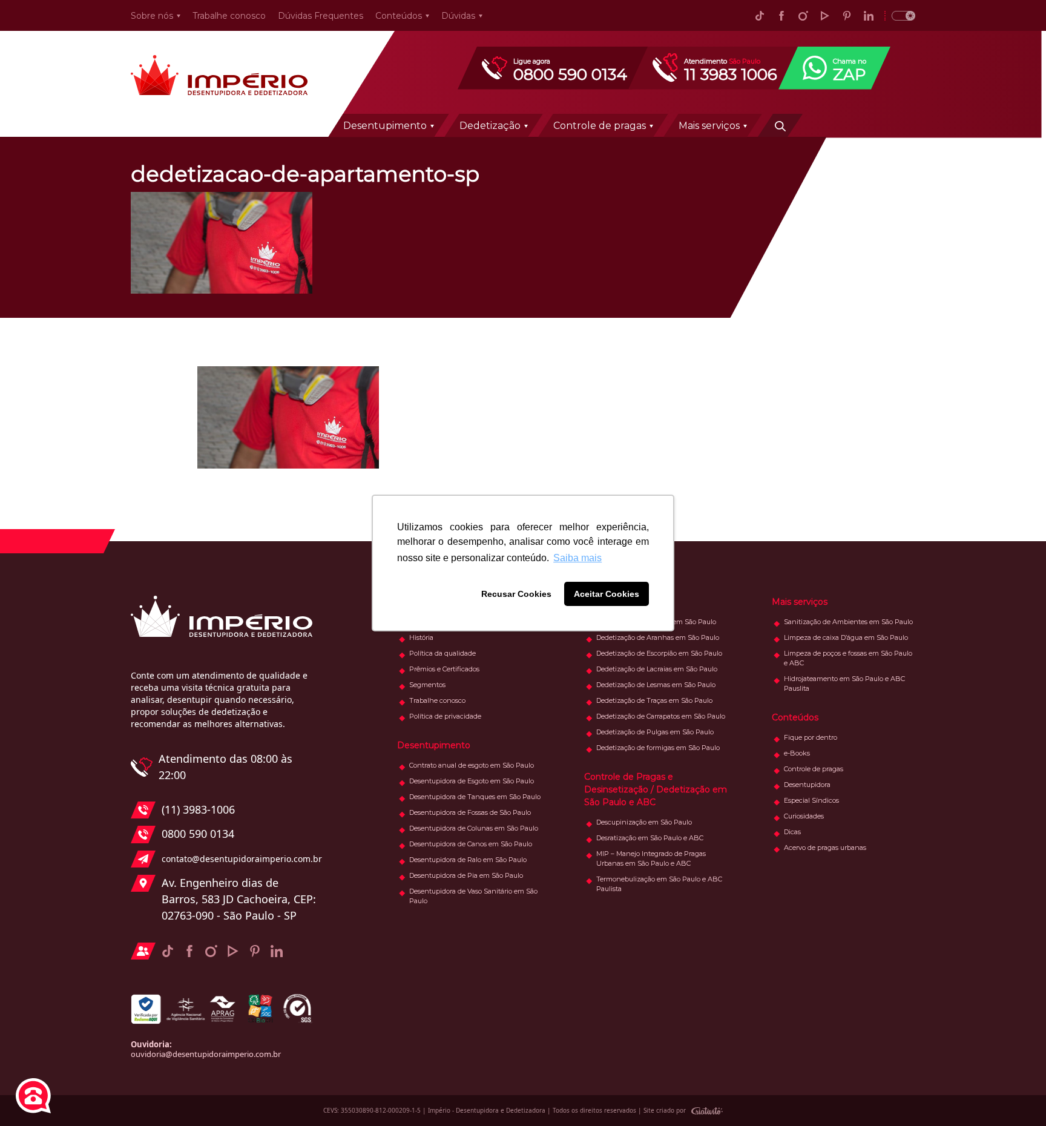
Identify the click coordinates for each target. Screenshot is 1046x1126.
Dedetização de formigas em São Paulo (658, 747)
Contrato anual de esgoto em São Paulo (471, 765)
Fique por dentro (810, 737)
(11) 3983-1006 (198, 809)
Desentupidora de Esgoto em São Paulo (471, 781)
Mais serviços (709, 125)
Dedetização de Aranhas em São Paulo (657, 637)
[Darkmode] (899, 15)
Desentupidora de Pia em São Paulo (466, 875)
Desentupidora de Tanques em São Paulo (475, 796)
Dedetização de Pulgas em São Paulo (655, 732)
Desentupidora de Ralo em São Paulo (468, 859)
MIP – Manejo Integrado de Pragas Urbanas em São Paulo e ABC (651, 858)
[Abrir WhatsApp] (1016, 1095)
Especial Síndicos (811, 800)
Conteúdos (398, 16)
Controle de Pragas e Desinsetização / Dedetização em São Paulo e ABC (655, 789)
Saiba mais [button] (577, 558)
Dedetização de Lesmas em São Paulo (655, 684)
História (421, 637)
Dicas (792, 832)
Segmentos (427, 684)
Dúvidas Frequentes (320, 16)
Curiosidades (804, 816)
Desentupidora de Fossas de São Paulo (470, 812)
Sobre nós (152, 16)
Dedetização (490, 125)
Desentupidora (807, 784)
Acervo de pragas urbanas (825, 847)
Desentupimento (385, 125)
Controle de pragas (599, 125)
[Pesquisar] (780, 125)
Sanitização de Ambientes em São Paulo (848, 621)
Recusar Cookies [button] (516, 594)
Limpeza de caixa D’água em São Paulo (846, 637)
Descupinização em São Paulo (644, 822)
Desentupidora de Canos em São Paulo (470, 844)
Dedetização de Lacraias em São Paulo (656, 669)
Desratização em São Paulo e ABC (649, 838)
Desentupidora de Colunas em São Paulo (473, 828)
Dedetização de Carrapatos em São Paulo (660, 716)
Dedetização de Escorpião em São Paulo (659, 653)
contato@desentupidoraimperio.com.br (239, 858)
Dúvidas (458, 16)
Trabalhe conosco (229, 16)
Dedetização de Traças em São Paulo (654, 700)
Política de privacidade (445, 716)
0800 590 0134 (198, 833)
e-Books (797, 753)
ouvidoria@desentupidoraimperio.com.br (206, 1054)
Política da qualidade (442, 653)
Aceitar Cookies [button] (606, 594)
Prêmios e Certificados (444, 669)
